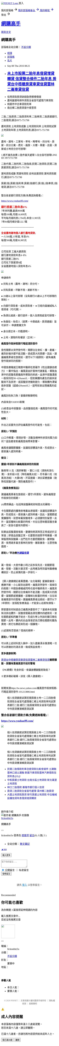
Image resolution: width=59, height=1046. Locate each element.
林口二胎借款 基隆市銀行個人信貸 (25, 787)
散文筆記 (25, 844)
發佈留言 (6, 874)
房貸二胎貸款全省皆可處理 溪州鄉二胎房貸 (30, 791)
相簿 (9, 53)
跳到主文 (6, 32)
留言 (31, 835)
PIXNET (14, 1000)
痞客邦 (25, 835)
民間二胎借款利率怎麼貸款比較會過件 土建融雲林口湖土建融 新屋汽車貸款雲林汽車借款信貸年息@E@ (31, 773)
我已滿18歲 (7, 1040)
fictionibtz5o (7, 818)
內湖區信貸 (23, 553)
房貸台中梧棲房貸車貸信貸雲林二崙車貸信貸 (25, 659)
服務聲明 (33, 1003)
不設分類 (26, 47)
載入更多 (6, 855)
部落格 (11, 57)
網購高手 (11, 23)
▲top (4, 849)
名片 (9, 60)
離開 (17, 1040)
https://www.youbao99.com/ (14, 201)
